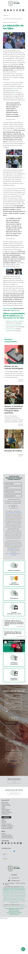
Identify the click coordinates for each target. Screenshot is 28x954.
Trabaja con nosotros (6, 812)
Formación (4, 821)
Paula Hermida (7, 308)
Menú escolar (4, 802)
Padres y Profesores (17, 18)
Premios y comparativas (7, 827)
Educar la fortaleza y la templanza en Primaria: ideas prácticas (13, 409)
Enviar (13, 506)
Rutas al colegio (5, 803)
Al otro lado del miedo (6, 836)
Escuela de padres (12, 22)
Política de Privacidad (17, 908)
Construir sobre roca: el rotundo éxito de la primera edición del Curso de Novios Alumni (14, 623)
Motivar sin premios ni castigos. (15, 321)
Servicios (3, 822)
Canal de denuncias (14, 914)
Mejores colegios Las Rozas (13, 889)
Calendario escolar (6, 805)
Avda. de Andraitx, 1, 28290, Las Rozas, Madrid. (15, 884)
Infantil (3, 819)
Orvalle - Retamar (5, 809)
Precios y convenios (6, 824)
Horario (3, 806)
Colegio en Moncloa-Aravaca (15, 893)
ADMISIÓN (6, 817)
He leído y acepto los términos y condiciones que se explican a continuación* (13, 501)
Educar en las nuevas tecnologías (13, 367)
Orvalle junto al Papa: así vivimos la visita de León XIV (12, 633)
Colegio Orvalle (14, 310)
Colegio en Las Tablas (15, 892)
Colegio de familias (7, 18)
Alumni (14, 782)
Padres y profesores (6, 835)
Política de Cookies (14, 909)
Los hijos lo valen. (11, 328)
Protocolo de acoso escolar (14, 912)
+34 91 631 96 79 (15, 878)
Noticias (3, 808)
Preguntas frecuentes (6, 828)
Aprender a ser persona (7, 837)
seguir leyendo (20, 626)
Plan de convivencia (14, 911)
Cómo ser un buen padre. (13, 325)
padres (15, 88)
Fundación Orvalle (14, 793)
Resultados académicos (7, 825)
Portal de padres (5, 811)
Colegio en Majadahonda (14, 891)
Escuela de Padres (13, 451)
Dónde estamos (5, 813)
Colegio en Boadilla (14, 895)
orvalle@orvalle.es (15, 880)
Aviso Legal (8, 908)
